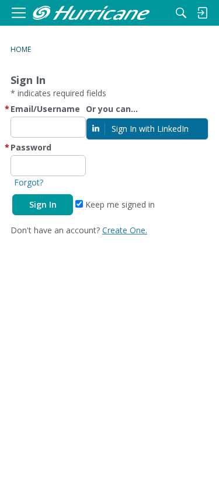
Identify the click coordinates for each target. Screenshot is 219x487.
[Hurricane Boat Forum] (91, 13)
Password (31, 147)
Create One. (124, 230)
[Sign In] (202, 13)
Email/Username (45, 108)
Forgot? (28, 182)
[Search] (181, 13)
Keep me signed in (119, 204)
